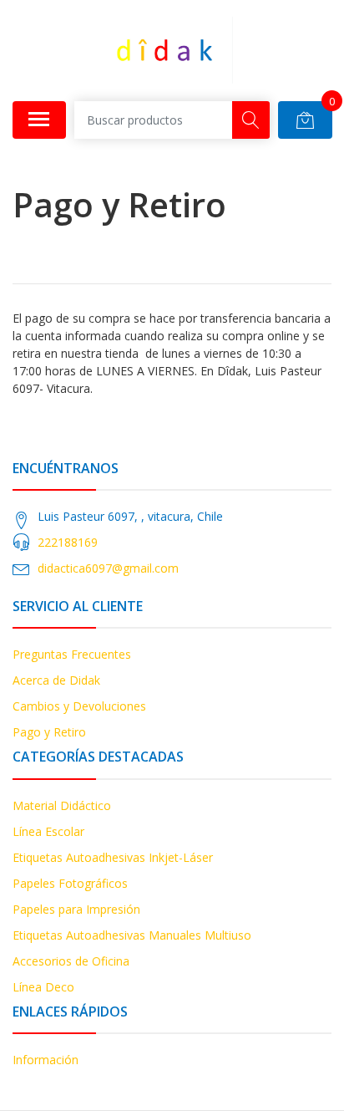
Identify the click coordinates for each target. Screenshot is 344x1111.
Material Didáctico (62, 805)
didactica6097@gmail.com (108, 568)
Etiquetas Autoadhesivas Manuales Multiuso (132, 935)
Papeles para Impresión (76, 909)
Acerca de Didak (56, 680)
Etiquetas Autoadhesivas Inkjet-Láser (113, 857)
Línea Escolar (48, 831)
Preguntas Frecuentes (72, 654)
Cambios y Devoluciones (79, 706)
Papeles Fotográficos (70, 883)
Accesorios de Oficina (71, 961)
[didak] (165, 50)
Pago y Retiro (49, 732)
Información (45, 1060)
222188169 (68, 542)
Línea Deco (43, 987)
